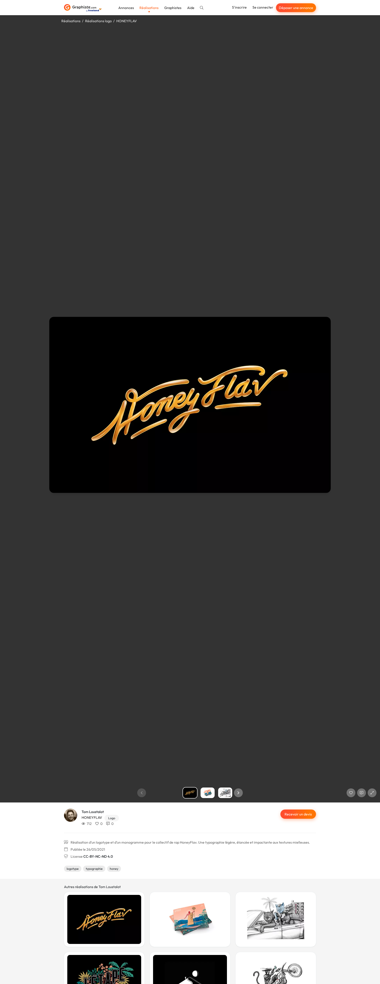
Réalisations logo (98, 21)
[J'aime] (351, 792)
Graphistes (172, 8)
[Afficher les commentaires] (361, 792)
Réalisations (149, 8)
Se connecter (262, 7)
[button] (238, 792)
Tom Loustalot (93, 812)
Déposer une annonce (296, 8)
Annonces (126, 8)
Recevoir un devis (298, 814)
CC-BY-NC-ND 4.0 (98, 856)
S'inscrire (239, 7)
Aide (190, 8)
